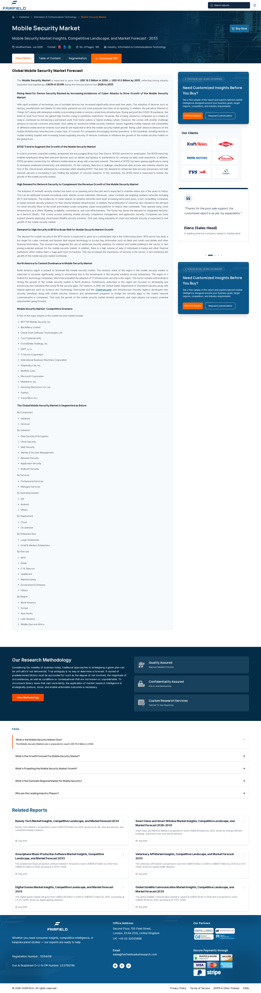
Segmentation (78, 58)
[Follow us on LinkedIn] (128, 965)
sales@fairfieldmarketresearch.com (135, 954)
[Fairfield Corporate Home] (57, 926)
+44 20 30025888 (130, 938)
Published (24, 17)
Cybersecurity (104, 289)
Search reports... (222, 5)
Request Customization (220, 116)
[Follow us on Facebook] (121, 965)
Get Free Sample (193, 115)
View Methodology (28, 697)
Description (23, 58)
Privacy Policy (178, 988)
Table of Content (50, 58)
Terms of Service (200, 988)
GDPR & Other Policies (226, 988)
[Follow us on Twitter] (115, 965)
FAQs (246, 988)
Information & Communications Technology (55, 17)
